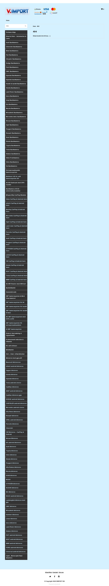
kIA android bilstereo (13, 442)
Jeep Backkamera (12, 100)
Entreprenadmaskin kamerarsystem (13, 171)
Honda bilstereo (11, 374)
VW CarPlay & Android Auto (15, 261)
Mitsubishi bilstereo (13, 510)
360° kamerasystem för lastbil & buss (16, 311)
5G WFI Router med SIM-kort (16, 284)
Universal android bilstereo (15, 551)
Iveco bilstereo (11, 523)
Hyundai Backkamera (13, 75)
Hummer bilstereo (12, 514)
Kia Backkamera (11, 104)
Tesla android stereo (13, 383)
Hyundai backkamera (13, 79)
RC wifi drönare (11, 346)
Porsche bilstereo (12, 424)
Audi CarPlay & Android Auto (16, 238)
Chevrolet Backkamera (14, 46)
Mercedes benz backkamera (16, 116)
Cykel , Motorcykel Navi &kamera (14, 557)
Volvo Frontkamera (12, 158)
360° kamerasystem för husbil (16, 306)
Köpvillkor (48, 572)
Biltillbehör (10, 350)
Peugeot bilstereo (12, 463)
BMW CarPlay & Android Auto (16, 279)
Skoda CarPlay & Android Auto (15, 266)
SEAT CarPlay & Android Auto (16, 271)
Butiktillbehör (11, 288)
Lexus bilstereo (11, 518)
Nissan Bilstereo (12, 438)
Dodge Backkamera (13, 63)
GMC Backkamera (12, 71)
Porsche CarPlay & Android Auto (15, 233)
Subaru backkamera (13, 154)
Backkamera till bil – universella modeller (13, 190)
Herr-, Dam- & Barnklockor (15, 354)
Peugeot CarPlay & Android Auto (15, 243)
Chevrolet (9, 428)
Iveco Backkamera (12, 96)
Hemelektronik (11, 292)
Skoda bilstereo (11, 459)
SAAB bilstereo (11, 475)
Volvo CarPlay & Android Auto (16, 199)
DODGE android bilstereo (15, 399)
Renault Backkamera (13, 133)
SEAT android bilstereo (14, 539)
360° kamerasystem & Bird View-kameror (15, 297)
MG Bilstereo (10, 492)
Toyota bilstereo (12, 451)
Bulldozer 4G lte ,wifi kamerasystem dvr (13, 177)
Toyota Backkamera (13, 145)
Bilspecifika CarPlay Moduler (16, 195)
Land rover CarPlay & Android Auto (16, 227)
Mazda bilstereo (11, 471)
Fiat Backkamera (12, 55)
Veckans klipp (11, 32)
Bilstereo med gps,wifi (14, 358)
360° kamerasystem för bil (15, 302)
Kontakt (55, 572)
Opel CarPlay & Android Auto (16, 222)
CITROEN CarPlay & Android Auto (16, 250)
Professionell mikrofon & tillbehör (14, 340)
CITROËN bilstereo (13, 484)
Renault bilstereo (12, 415)
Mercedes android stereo (15, 407)
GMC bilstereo (11, 506)
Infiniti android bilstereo (14, 366)
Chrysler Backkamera (13, 59)
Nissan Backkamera (13, 121)
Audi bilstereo (11, 446)
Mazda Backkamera (13, 108)
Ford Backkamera (12, 67)
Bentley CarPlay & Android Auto (15, 210)
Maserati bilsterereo (13, 362)
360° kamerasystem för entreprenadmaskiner (14, 324)
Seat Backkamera (12, 137)
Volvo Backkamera (12, 162)
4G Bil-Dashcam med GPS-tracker (15, 184)
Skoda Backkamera (12, 141)
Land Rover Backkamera (14, 92)
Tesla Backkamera (12, 149)
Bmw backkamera (12, 51)
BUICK (8, 479)
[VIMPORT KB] (17, 11)
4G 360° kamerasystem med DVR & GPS (16, 318)
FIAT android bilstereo (14, 535)
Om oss (61, 572)
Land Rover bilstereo (13, 527)
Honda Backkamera (13, 88)
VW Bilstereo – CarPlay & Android (15, 433)
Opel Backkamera (12, 125)
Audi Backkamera (12, 42)
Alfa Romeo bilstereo (13, 467)
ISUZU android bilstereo (14, 496)
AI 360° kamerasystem (14, 329)
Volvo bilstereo (11, 455)
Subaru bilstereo (12, 531)
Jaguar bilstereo (12, 370)
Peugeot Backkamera (13, 129)
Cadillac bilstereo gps (14, 395)
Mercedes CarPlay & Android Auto (16, 217)
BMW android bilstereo (14, 543)
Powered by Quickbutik (54, 584)
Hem (7, 20)
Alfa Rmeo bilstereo (13, 411)
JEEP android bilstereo (14, 391)
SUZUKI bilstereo (12, 488)
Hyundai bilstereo (12, 378)
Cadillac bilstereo (12, 387)
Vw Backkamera (11, 166)
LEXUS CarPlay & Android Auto (15, 256)
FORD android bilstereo (14, 547)
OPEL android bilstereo (14, 420)
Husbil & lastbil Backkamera (16, 83)
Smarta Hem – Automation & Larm (16, 37)
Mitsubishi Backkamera (14, 112)
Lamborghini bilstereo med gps (15, 501)
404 (38, 26)
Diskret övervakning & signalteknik (14, 334)
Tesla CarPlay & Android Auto (16, 275)
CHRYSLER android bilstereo (16, 403)
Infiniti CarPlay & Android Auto (15, 204)
